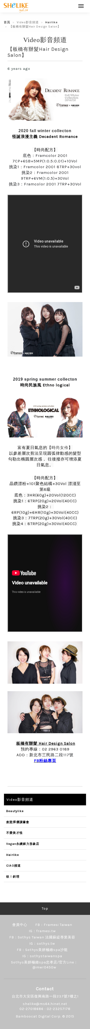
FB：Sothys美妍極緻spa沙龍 (42, 950)
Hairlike (51, 22)
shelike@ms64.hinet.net (45, 1004)
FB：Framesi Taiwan (53, 925)
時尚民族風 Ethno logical (45, 385)
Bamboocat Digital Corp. (38, 1016)
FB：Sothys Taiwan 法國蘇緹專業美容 (42, 937)
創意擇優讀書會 (17, 822)
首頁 (7, 22)
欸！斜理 (13, 876)
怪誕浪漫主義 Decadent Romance (45, 136)
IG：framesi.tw (42, 931)
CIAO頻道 (13, 865)
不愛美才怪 (14, 833)
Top (45, 908)
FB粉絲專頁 (45, 760)
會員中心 (19, 925)
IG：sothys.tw (42, 943)
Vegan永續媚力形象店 (22, 844)
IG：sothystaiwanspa (42, 956)
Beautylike (15, 811)
